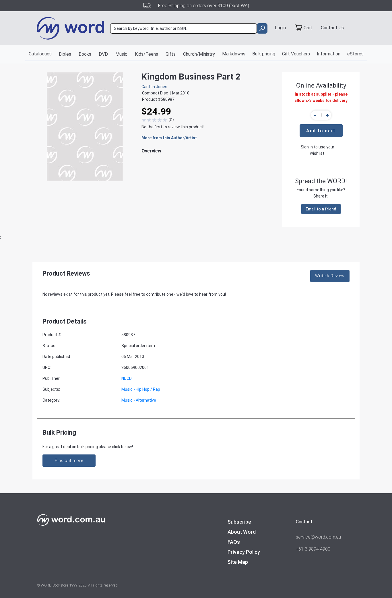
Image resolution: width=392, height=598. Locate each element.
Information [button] (328, 54)
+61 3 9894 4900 (313, 549)
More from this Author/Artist (169, 138)
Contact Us (332, 27)
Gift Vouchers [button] (296, 54)
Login (280, 27)
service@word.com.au (318, 537)
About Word (242, 532)
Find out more (69, 460)
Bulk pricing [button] (263, 54)
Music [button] (121, 54)
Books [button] (85, 54)
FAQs (234, 542)
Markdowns (233, 54)
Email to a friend (321, 209)
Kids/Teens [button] (146, 54)
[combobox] (183, 28)
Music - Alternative (138, 400)
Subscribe (239, 522)
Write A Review (330, 276)
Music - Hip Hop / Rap (140, 389)
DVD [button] (103, 54)
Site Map (238, 562)
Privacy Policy (244, 552)
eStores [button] (355, 54)
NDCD (126, 378)
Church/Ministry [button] (199, 54)
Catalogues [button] (40, 54)
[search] (262, 28)
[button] (314, 115)
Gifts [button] (171, 54)
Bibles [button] (65, 54)
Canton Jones (154, 86)
